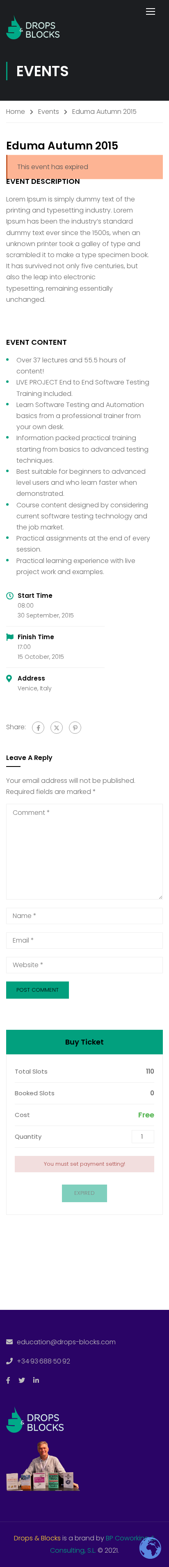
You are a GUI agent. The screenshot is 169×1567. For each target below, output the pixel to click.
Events (48, 111)
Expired (84, 1193)
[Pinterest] (75, 727)
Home (15, 111)
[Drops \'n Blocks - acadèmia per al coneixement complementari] (32, 24)
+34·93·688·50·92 (43, 1361)
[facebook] (8, 1380)
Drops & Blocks (37, 1538)
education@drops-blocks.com (66, 1342)
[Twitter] (56, 727)
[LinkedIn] (36, 1380)
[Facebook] (38, 727)
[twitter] (21, 1380)
